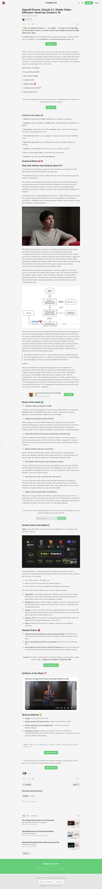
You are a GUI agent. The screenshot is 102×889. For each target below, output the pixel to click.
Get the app (69, 394)
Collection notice (61, 877)
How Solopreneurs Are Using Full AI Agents (38, 831)
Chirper (27, 718)
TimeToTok (29, 594)
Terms (54, 877)
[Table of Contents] (2, 444)
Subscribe (89, 3)
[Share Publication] (82, 2)
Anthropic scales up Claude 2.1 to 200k (38, 406)
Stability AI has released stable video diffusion (41, 492)
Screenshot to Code (31, 731)
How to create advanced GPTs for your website (41, 642)
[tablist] (29, 796)
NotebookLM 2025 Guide (29, 844)
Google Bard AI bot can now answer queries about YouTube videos (47, 434)
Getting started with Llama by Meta (37, 721)
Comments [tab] (26, 796)
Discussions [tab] (34, 816)
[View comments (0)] (29, 24)
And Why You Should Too (29, 833)
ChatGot (28, 618)
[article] (51, 823)
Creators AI (29, 18)
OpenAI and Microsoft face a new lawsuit (39, 449)
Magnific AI (29, 602)
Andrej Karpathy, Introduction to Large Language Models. (45, 634)
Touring (27, 610)
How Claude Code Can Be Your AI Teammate (38, 820)
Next (75, 784)
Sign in (97, 3)
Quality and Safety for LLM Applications (39, 725)
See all (25, 853)
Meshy (24, 529)
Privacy (50, 877)
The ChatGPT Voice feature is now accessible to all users (44, 461)
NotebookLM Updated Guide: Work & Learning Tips (40, 842)
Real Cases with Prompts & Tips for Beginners (34, 822)
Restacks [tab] (32, 796)
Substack (43, 885)
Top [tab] (24, 816)
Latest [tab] (28, 816)
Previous (28, 784)
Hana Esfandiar (43, 835)
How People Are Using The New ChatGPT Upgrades (43, 647)
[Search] (78, 2)
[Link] (19, 115)
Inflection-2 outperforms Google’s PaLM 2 (39, 418)
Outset (27, 623)
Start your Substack (46, 881)
